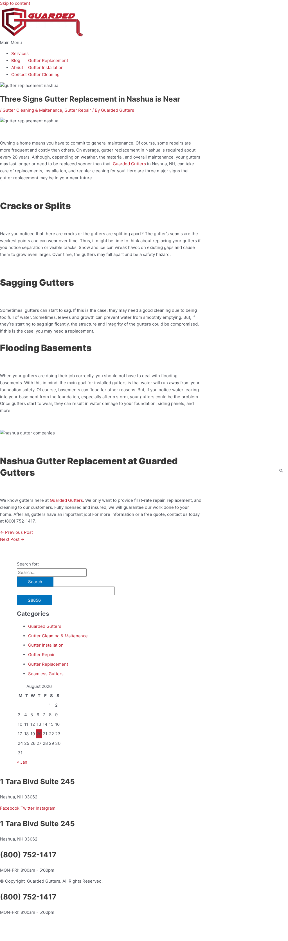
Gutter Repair (77, 110)
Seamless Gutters (46, 673)
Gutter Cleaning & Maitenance (32, 110)
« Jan (22, 762)
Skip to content (15, 3)
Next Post (12, 539)
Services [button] (20, 53)
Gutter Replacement (48, 60)
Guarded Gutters (44, 626)
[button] (144, 42)
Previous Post (16, 532)
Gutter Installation (46, 67)
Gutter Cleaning (44, 74)
